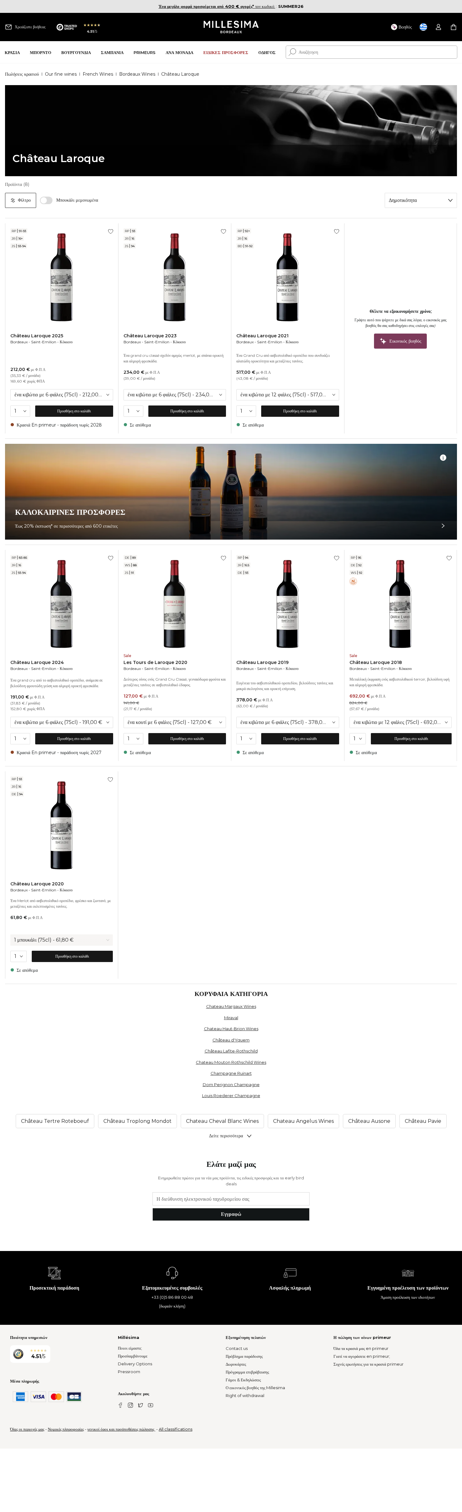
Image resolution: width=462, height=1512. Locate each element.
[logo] (231, 27)
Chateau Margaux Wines (231, 1006)
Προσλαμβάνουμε (132, 1355)
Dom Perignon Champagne (231, 1084)
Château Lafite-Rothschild (231, 1050)
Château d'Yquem (231, 1039)
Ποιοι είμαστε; (130, 1348)
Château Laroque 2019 (262, 662)
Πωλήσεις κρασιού (22, 74)
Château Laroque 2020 (37, 884)
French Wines (98, 74)
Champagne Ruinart (231, 1073)
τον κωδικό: (217, 6)
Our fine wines (61, 74)
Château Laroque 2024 (37, 662)
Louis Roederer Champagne (231, 1095)
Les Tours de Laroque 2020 (155, 662)
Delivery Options (135, 1363)
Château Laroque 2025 (36, 336)
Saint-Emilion (43, 342)
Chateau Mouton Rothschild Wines (231, 1062)
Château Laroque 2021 (262, 336)
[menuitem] (12, 52)
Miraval (231, 1017)
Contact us (237, 1348)
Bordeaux (19, 342)
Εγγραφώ (231, 1214)
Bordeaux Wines (137, 74)
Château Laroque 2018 (375, 662)
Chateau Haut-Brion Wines (231, 1028)
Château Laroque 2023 (150, 336)
